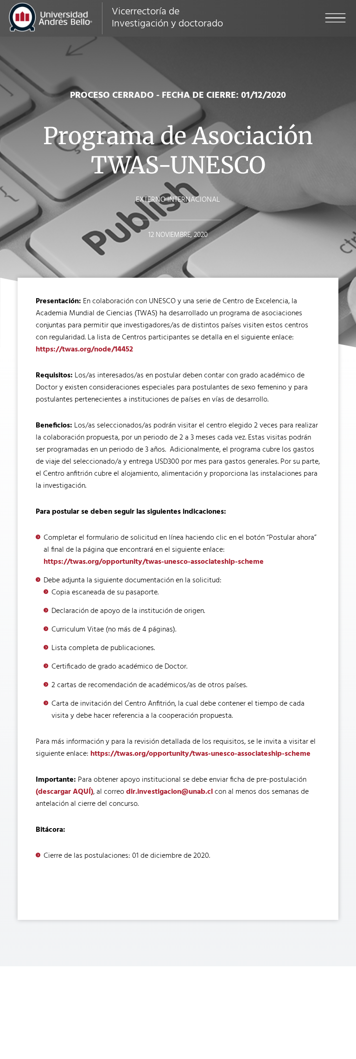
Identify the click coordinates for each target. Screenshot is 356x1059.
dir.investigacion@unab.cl (169, 792)
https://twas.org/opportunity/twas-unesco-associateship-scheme (154, 562)
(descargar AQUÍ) (64, 792)
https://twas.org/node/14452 (84, 350)
